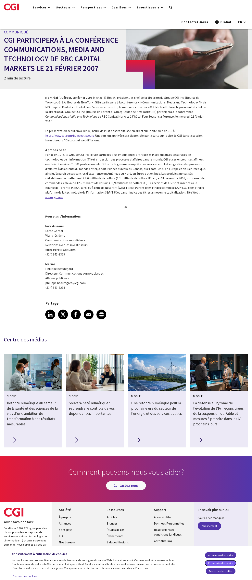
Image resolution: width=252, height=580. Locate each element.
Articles (112, 517)
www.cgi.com (54, 197)
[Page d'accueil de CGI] (11, 7)
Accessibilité (162, 517)
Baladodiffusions (118, 542)
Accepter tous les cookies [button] (220, 555)
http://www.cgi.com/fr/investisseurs (69, 135)
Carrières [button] (119, 7)
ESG (61, 536)
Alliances (65, 523)
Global (226, 22)
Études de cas (115, 530)
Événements (115, 536)
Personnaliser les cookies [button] (220, 563)
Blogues (112, 523)
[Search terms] (171, 8)
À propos (65, 517)
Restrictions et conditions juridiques (168, 532)
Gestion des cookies (25, 576)
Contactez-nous (194, 22)
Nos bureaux (67, 542)
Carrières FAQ (163, 541)
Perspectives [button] (91, 7)
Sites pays (65, 530)
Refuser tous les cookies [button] (220, 571)
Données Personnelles (169, 523)
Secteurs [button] (63, 7)
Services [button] (40, 7)
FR (240, 22)
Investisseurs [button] (148, 7)
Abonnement (209, 526)
